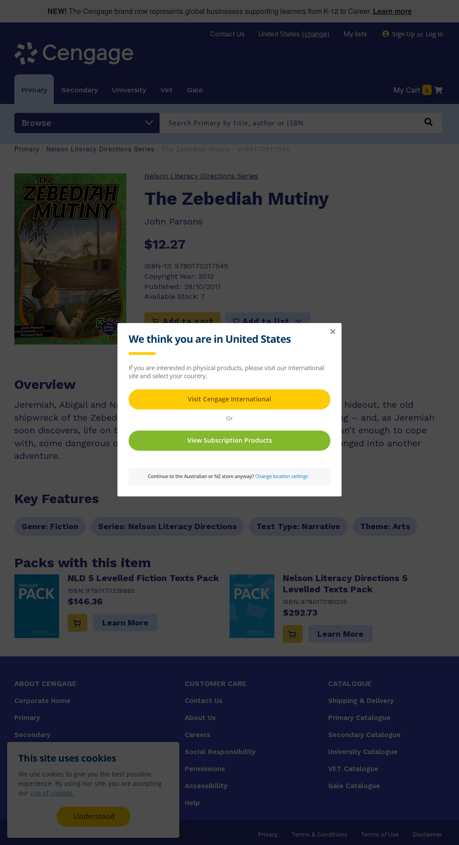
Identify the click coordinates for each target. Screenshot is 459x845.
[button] (332, 332)
